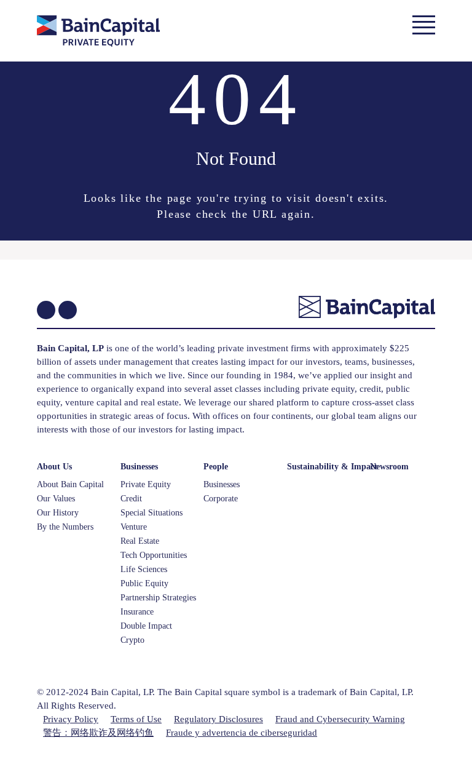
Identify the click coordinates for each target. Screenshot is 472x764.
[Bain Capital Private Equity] (118, 32)
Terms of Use (136, 719)
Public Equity (144, 583)
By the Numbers (65, 526)
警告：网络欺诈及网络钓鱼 (98, 733)
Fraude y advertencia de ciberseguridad (241, 733)
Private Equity (145, 484)
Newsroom (389, 466)
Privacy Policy (70, 719)
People (215, 466)
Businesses (139, 466)
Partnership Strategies (158, 597)
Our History (58, 512)
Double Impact (146, 626)
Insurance (137, 611)
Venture (133, 526)
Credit (131, 498)
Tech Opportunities (153, 555)
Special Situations (151, 512)
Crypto (132, 640)
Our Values (56, 498)
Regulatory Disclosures (218, 719)
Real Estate (139, 541)
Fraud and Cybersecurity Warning (340, 719)
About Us (54, 466)
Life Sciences (143, 569)
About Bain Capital (70, 484)
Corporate (220, 498)
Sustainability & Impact (332, 466)
